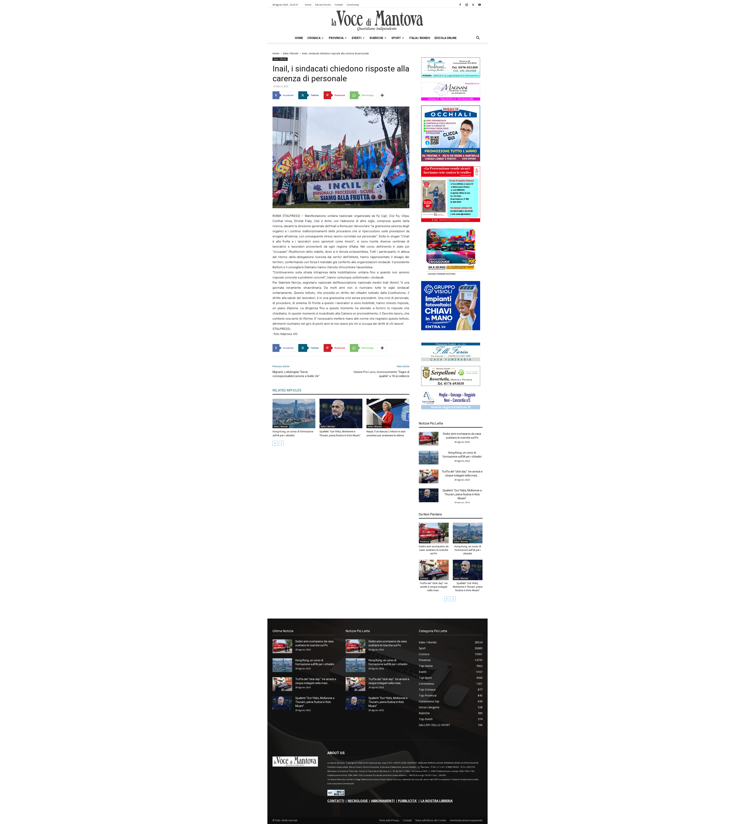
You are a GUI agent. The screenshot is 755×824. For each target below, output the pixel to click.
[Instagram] (467, 4)
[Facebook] (460, 4)
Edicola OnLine (323, 4)
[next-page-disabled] (281, 443)
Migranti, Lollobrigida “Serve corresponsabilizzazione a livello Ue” (296, 374)
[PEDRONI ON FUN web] (450, 76)
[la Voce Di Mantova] (377, 21)
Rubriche (376, 38)
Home (308, 4)
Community (353, 4)
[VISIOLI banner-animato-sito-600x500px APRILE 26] (450, 329)
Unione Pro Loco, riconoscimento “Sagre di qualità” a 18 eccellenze (381, 374)
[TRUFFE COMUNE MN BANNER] (450, 221)
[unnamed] (450, 408)
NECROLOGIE (358, 801)
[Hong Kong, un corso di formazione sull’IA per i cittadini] (294, 413)
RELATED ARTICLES (287, 390)
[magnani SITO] (450, 99)
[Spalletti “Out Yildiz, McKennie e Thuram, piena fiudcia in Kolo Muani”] (340, 413)
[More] (382, 95)
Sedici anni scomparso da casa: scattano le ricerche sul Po (433, 550)
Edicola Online (446, 38)
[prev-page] (275, 443)
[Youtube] (479, 4)
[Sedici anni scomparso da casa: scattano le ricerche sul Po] (428, 439)
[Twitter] (473, 4)
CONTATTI (335, 801)
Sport (396, 38)
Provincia (336, 38)
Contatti (339, 4)
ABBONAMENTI (383, 801)
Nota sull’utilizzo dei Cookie (430, 820)
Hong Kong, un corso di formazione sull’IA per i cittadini (467, 550)
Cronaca (313, 38)
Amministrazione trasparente (466, 820)
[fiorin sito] (450, 360)
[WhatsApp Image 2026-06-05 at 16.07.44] (450, 275)
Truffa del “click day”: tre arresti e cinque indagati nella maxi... (433, 587)
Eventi (356, 38)
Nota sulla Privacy (389, 820)
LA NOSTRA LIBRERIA (437, 801)
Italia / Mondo (419, 38)
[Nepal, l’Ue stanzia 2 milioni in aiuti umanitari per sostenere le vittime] (387, 413)
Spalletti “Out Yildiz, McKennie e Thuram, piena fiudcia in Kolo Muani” (462, 494)
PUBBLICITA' (407, 801)
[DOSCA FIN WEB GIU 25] (450, 160)
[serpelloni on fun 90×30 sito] (450, 385)
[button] (477, 38)
